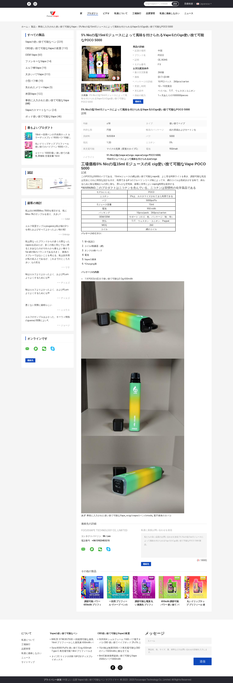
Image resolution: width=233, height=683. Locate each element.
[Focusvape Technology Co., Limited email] (29, 349)
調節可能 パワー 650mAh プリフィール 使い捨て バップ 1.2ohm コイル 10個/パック (92, 603)
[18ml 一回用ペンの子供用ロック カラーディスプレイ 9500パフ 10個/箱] (28, 136)
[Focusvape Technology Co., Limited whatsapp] (38, 349)
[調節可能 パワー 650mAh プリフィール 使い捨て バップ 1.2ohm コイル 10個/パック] (92, 587)
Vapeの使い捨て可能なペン (40, 41)
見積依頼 (188, 3)
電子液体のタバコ (162, 515)
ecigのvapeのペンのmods (139, 515)
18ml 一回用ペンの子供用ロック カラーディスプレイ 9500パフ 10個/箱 (52, 137)
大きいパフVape (34, 74)
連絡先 (138, 101)
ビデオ (106, 13)
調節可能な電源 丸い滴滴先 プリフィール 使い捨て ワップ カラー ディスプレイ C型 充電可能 (144, 603)
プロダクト (92, 13)
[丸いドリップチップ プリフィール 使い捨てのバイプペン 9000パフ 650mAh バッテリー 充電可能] (28, 145)
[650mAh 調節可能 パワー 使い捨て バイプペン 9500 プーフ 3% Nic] (170, 587)
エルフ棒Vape (33, 67)
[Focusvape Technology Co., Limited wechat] (46, 349)
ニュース (188, 13)
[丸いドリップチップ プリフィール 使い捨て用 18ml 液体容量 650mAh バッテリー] (195, 587)
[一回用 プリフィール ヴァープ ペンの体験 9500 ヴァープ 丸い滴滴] (118, 587)
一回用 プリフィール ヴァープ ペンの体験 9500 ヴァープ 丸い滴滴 (118, 603)
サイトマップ (28, 662)
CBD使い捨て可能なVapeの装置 (43, 48)
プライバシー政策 (52, 679)
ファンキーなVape (35, 61)
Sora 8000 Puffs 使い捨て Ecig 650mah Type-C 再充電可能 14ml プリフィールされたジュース (72, 650)
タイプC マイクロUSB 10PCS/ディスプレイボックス (72, 658)
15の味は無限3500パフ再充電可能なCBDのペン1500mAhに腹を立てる (119, 649)
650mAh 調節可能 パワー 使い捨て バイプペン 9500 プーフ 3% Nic (170, 603)
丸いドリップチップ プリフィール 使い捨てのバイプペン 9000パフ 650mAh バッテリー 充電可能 (52, 146)
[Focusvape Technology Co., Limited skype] (55, 349)
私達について (121, 13)
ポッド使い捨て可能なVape (40, 116)
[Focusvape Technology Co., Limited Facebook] (29, 4)
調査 (175, 4)
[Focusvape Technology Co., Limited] (52, 14)
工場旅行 (136, 13)
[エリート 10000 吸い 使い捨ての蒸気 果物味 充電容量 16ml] (28, 154)
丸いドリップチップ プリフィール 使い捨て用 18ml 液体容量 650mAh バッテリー (195, 603)
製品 (33, 26)
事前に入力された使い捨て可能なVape (57, 26)
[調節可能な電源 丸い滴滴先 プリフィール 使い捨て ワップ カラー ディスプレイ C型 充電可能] (144, 587)
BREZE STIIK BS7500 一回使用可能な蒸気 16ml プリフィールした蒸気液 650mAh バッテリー (73, 641)
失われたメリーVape (37, 87)
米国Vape (30, 93)
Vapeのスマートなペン (38, 110)
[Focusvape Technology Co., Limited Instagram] (35, 4)
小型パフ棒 (31, 80)
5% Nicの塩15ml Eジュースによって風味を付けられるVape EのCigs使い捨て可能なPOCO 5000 (104, 98)
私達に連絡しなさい (170, 13)
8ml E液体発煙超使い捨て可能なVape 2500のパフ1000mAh (118, 657)
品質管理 (150, 13)
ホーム (24, 26)
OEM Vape (31, 54)
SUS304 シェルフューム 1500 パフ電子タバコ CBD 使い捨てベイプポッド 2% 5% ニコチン (120, 641)
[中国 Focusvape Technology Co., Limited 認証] (34, 184)
